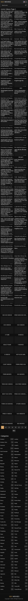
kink (6, 580)
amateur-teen (6, 442)
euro (6, 503)
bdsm (6, 460)
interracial (6, 564)
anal (6, 448)
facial (6, 515)
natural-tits (20, 469)
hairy (6, 546)
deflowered (6, 497)
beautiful (6, 463)
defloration (6, 494)
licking (20, 442)
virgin (20, 564)
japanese (6, 574)
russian (20, 515)
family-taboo (6, 525)
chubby (6, 482)
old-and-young (20, 485)
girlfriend (6, 540)
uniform (20, 555)
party (20, 497)
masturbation (20, 454)
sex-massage (20, 521)
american (6, 445)
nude (20, 472)
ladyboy (6, 586)
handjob (6, 552)
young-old (20, 586)
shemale (20, 531)
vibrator (20, 561)
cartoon (6, 472)
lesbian (20, 439)
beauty (6, 466)
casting (6, 476)
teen (20, 546)
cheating (6, 479)
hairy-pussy (6, 549)
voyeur (20, 567)
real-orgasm (20, 506)
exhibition (6, 509)
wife (20, 583)
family (6, 518)
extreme (6, 512)
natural (20, 466)
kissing (6, 583)
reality (20, 509)
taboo (20, 537)
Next (14, 430)
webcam (20, 570)
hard (6, 555)
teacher (20, 543)
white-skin (20, 580)
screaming (20, 518)
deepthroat (6, 491)
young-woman (20, 589)
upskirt (20, 558)
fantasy (6, 528)
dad (6, 485)
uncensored (20, 549)
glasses (6, 543)
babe (6, 454)
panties (20, 494)
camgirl (6, 469)
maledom (20, 448)
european (6, 506)
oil (20, 479)
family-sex (6, 521)
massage (20, 451)
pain (20, 491)
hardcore (6, 558)
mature (20, 457)
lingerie (20, 445)
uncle (20, 552)
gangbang (6, 531)
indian (6, 561)
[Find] (25, 5)
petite (20, 503)
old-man (20, 488)
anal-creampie (6, 451)
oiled (20, 482)
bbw (6, 457)
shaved (20, 525)
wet (20, 574)
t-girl (20, 534)
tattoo (20, 540)
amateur (6, 439)
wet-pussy (20, 577)
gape (6, 534)
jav (6, 577)
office (20, 476)
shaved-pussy (20, 528)
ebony (6, 500)
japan (6, 570)
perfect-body (20, 500)
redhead (20, 512)
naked (20, 463)
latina (6, 589)
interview (6, 567)
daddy (6, 488)
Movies (6, 2)
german (6, 537)
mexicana (20, 460)
